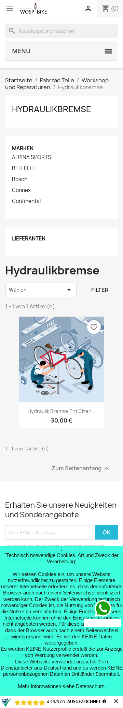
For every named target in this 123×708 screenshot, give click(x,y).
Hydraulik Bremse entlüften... (62, 411)
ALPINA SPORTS (31, 157)
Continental (26, 201)
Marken (22, 148)
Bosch (19, 179)
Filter (100, 290)
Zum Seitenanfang (81, 468)
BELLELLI (23, 168)
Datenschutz (90, 686)
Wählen (41, 290)
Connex (21, 190)
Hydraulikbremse (51, 109)
